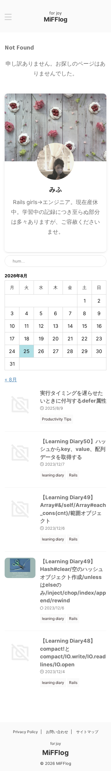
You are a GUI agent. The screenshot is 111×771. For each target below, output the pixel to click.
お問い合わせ (57, 731)
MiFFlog (56, 19)
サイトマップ (87, 731)
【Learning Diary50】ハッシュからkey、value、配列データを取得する (73, 449)
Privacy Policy (25, 731)
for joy (55, 743)
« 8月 (11, 379)
